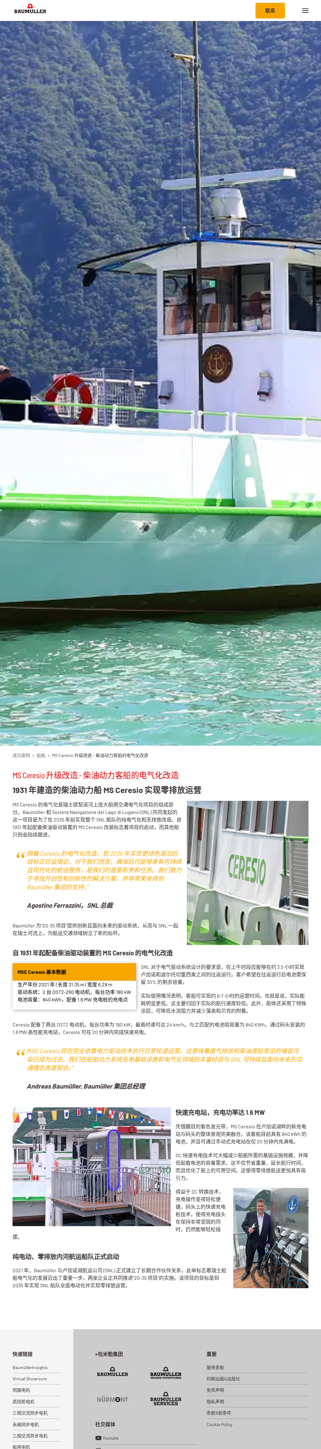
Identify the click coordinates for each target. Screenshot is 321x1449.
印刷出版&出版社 (223, 1378)
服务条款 (215, 1367)
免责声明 (215, 1390)
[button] (305, 10)
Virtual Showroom (30, 1378)
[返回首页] (30, 10)
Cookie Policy (219, 1424)
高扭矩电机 (23, 1401)
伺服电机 (21, 1390)
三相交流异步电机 (30, 1435)
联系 (270, 10)
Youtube (110, 1438)
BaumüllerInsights (30, 1367)
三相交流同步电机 (30, 1412)
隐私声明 (215, 1401)
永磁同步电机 (26, 1424)
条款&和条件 (219, 1412)
